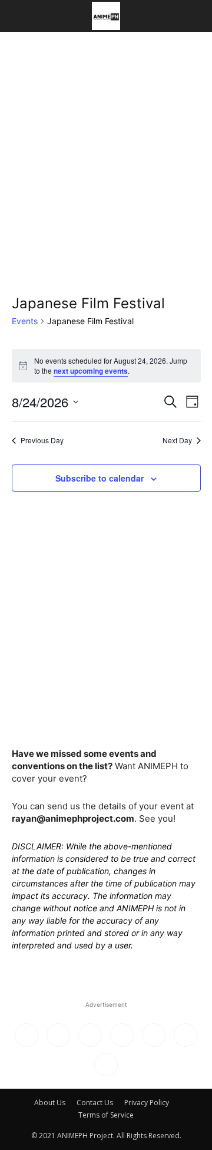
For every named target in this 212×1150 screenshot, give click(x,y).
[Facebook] (26, 1035)
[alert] (106, 366)
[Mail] (90, 1035)
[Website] (185, 1035)
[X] (153, 1035)
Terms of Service (106, 1115)
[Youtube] (106, 1064)
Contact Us (95, 1103)
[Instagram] (58, 1035)
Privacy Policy (146, 1103)
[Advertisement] (106, 144)
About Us (49, 1103)
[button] (20, 16)
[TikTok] (122, 1035)
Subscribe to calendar (99, 478)
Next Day (177, 440)
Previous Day (42, 440)
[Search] (195, 16)
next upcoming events (91, 370)
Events (25, 321)
